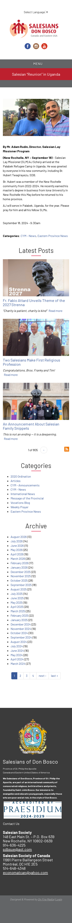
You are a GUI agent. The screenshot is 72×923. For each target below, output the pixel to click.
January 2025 (19, 620)
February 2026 (19, 563)
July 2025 (17, 593)
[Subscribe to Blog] (66, 449)
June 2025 (17, 598)
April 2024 (17, 659)
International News (23, 494)
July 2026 (17, 541)
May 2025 (16, 602)
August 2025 (19, 589)
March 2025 (18, 611)
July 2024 (17, 646)
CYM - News (28, 236)
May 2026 (16, 550)
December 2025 (21, 572)
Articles (16, 481)
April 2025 (17, 606)
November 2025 (21, 576)
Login (58, 899)
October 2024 (19, 633)
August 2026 (19, 537)
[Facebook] (28, 46)
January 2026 (19, 567)
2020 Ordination (21, 476)
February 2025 (19, 615)
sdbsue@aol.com (17, 849)
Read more (55, 310)
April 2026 (17, 554)
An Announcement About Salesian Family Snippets (31, 426)
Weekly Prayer (19, 507)
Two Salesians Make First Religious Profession (31, 362)
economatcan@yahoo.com (25, 872)
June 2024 (17, 650)
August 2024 (19, 641)
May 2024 (17, 655)
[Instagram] (36, 46)
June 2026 (17, 545)
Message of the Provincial (27, 498)
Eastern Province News (52, 236)
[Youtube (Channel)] (44, 46)
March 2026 (18, 558)
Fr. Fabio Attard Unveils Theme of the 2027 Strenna (34, 302)
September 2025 (21, 585)
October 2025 (19, 580)
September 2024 (21, 637)
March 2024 (18, 663)
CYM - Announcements (25, 485)
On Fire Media (46, 899)
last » (54, 675)
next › (42, 675)
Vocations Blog (20, 502)
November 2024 (21, 628)
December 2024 (21, 624)
